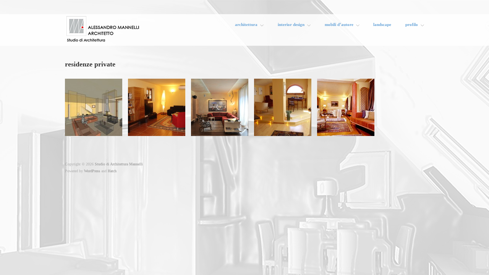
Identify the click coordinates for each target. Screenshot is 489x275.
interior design (291, 25)
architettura (246, 25)
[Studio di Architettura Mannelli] (103, 27)
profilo (411, 25)
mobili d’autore (339, 25)
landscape (382, 25)
